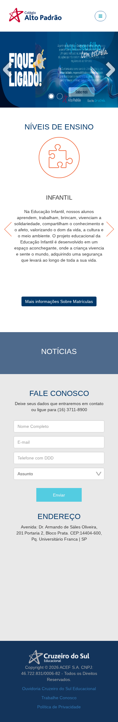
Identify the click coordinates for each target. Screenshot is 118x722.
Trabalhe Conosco (59, 697)
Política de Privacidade (59, 706)
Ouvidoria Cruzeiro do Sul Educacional (59, 688)
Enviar (59, 495)
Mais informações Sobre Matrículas (59, 301)
